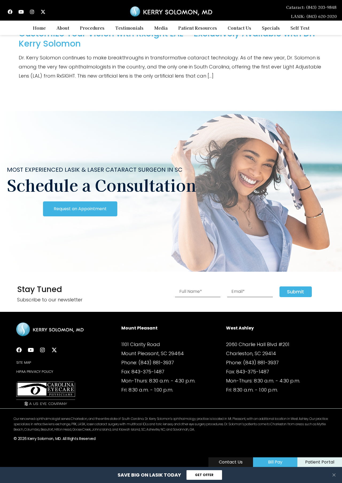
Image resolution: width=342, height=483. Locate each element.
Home (39, 28)
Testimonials (129, 28)
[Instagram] (32, 12)
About (62, 28)
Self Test (299, 28)
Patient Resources (197, 28)
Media (161, 28)
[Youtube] (21, 12)
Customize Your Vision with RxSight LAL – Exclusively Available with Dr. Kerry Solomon (167, 38)
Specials (271, 28)
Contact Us (239, 28)
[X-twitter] (43, 12)
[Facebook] (10, 12)
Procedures (92, 28)
